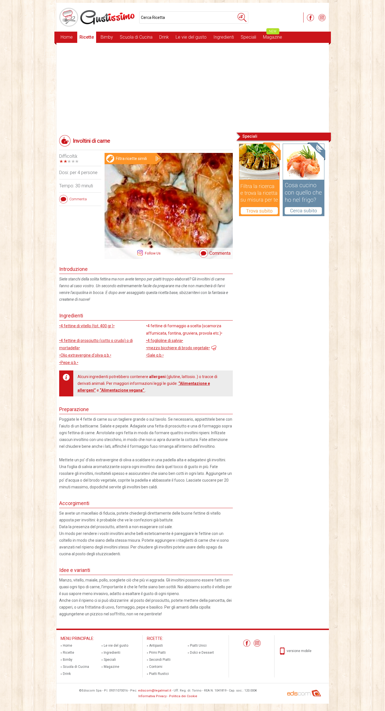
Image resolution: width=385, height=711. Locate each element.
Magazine (272, 36)
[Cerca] (242, 17)
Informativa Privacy (152, 696)
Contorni (155, 667)
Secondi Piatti (160, 660)
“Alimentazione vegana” (122, 390)
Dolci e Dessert (202, 653)
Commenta (220, 253)
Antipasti (156, 646)
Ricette (86, 37)
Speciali (248, 37)
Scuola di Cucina (136, 37)
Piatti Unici (198, 646)
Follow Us (152, 253)
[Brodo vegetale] (213, 347)
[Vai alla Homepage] (97, 17)
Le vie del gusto (191, 37)
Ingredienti (223, 37)
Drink (164, 37)
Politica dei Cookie (183, 696)
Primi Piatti (157, 653)
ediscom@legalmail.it (154, 690)
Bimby (107, 37)
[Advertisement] (192, 87)
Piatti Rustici (159, 674)
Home (67, 37)
